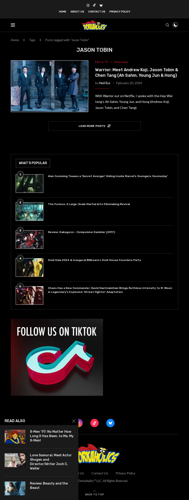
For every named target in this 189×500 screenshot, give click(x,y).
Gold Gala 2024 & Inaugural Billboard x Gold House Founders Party (94, 260)
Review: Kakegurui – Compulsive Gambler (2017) (81, 232)
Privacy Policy (119, 11)
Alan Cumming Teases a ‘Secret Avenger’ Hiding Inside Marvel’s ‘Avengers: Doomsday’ (108, 176)
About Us (77, 11)
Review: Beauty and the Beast (49, 486)
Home (62, 11)
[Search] (167, 25)
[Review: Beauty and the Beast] (15, 488)
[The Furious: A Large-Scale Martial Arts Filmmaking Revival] (29, 211)
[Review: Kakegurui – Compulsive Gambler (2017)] (29, 239)
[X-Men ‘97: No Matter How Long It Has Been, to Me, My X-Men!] (15, 437)
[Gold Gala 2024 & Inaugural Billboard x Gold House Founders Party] (29, 267)
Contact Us (96, 11)
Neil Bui (104, 83)
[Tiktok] (94, 5)
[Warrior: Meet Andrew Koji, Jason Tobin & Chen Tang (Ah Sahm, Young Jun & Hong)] (49, 86)
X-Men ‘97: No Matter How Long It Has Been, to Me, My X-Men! (52, 436)
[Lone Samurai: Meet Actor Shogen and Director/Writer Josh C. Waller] (15, 460)
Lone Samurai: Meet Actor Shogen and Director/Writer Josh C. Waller (51, 461)
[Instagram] (88, 5)
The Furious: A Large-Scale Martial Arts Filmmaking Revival (89, 204)
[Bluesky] (101, 5)
